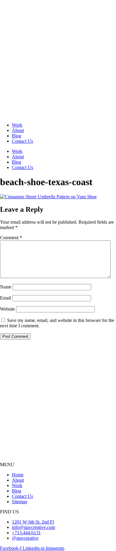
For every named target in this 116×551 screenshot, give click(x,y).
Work (17, 125)
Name (5, 286)
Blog (16, 135)
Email (5, 297)
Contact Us (22, 141)
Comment (11, 237)
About (18, 130)
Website (7, 308)
